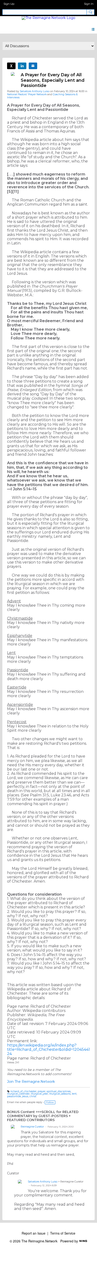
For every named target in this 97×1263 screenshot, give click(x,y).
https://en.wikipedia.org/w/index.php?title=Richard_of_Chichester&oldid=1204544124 (48, 1049)
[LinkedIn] (22, 66)
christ (32, 1096)
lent (74, 1093)
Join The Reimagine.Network (31, 1081)
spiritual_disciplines (59, 1091)
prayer (41, 1091)
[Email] (33, 66)
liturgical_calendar (18, 1093)
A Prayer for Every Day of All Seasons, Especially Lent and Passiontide (53, 80)
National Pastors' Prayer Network (27, 94)
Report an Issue (33, 1233)
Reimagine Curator (32, 1126)
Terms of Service (62, 1233)
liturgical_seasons (60, 1093)
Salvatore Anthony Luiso (34, 91)
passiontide (14, 1096)
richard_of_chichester (23, 1091)
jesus (25, 1096)
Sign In (88, 3)
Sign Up (9, 3)
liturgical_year (39, 1093)
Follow (50, 1102)
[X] (11, 66)
